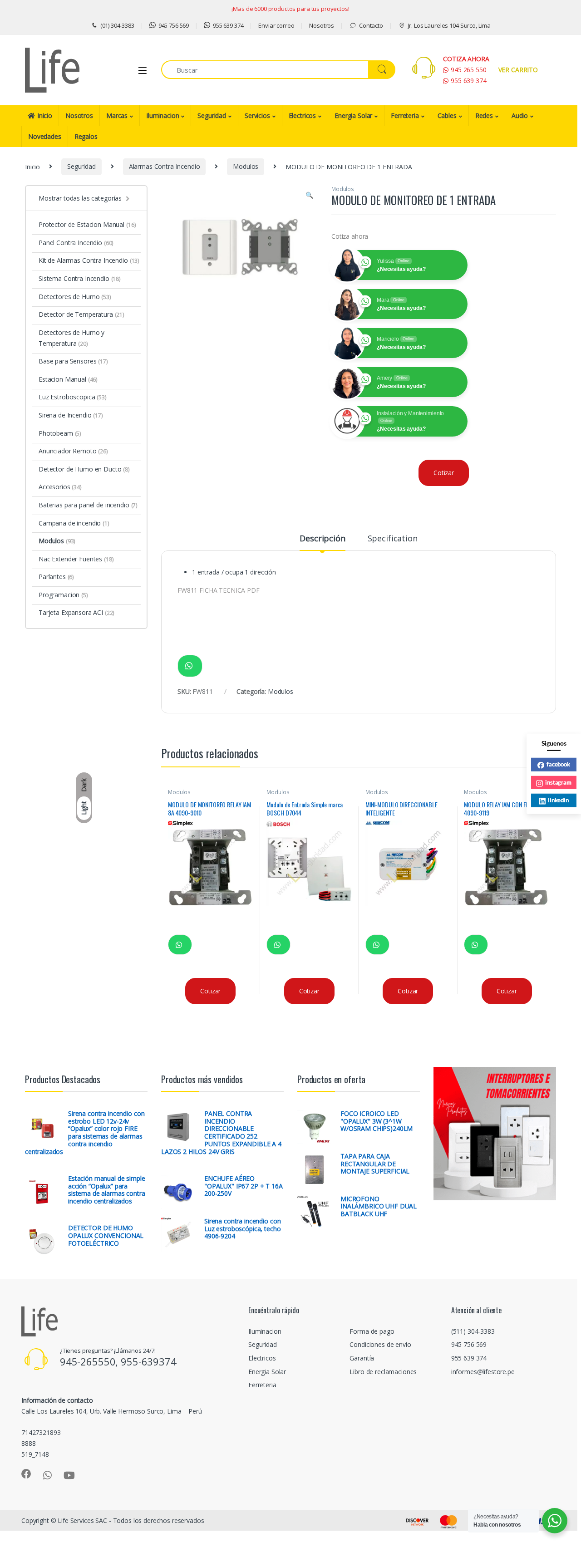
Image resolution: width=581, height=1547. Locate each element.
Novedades (44, 136)
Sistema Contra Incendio (80, 278)
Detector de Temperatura (81, 314)
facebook (558, 763)
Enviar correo (276, 25)
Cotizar (443, 472)
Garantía (362, 1358)
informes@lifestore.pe (483, 1371)
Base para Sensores (73, 361)
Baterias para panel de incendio (88, 505)
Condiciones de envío (380, 1344)
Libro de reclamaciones (383, 1371)
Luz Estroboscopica (73, 397)
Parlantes (56, 576)
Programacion (63, 594)
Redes (484, 115)
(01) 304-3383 (117, 25)
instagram (558, 782)
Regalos (86, 136)
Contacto (371, 25)
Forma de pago (372, 1331)
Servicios (257, 115)
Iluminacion (162, 115)
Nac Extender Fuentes (76, 559)
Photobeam (60, 433)
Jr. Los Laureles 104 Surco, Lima (449, 25)
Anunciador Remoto (73, 451)
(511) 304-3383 (473, 1331)
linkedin (558, 799)
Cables (447, 115)
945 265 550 (468, 69)
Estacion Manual (68, 379)
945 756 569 (173, 25)
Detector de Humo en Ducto (84, 469)
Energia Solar (353, 115)
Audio (520, 115)
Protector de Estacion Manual (87, 224)
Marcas (117, 115)
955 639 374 (228, 25)
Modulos (245, 166)
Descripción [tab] (322, 539)
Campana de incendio (74, 523)
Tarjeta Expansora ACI (76, 612)
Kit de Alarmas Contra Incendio (89, 260)
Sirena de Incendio (71, 415)
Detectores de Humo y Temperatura (71, 338)
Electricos (302, 115)
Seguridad (211, 115)
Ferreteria (405, 115)
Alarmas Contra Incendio (164, 166)
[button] (309, 195)
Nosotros (321, 25)
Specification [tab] (393, 539)
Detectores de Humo (75, 296)
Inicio (44, 115)
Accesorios (60, 486)
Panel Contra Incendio (76, 242)
